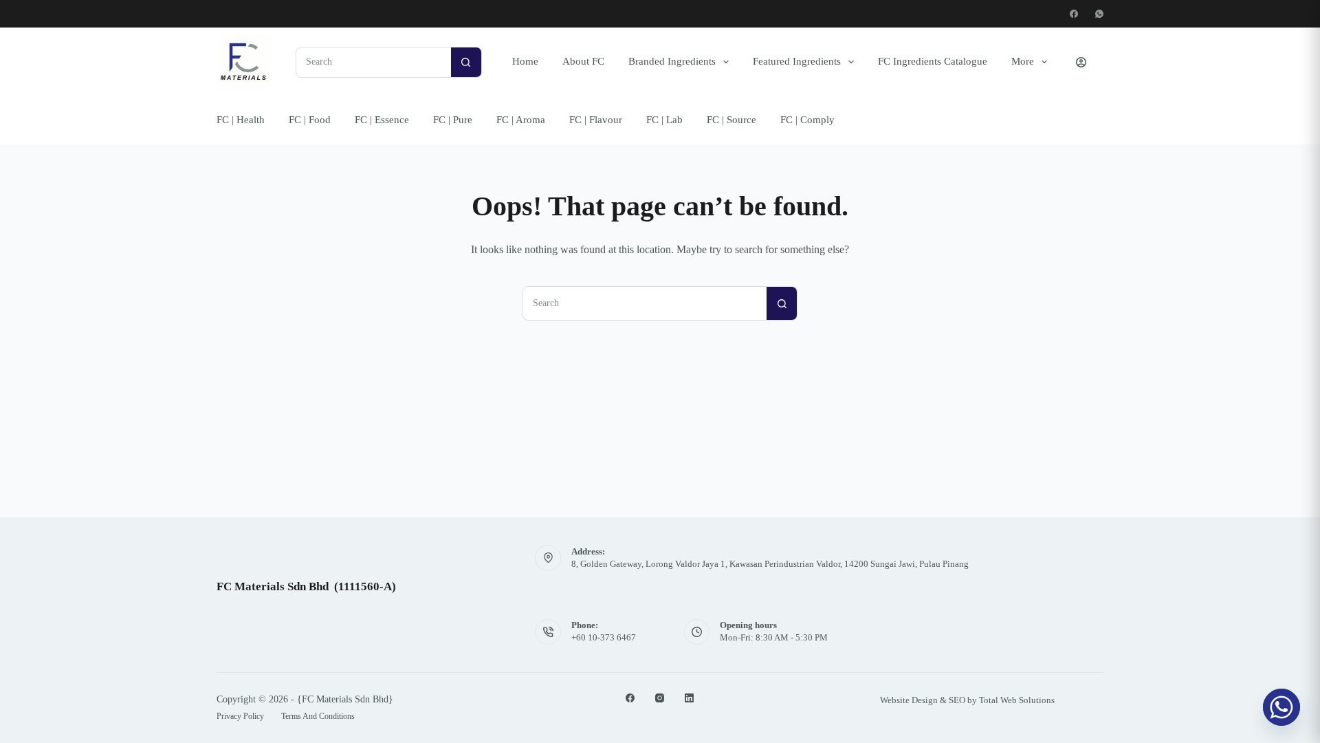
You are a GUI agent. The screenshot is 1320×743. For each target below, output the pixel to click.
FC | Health (241, 119)
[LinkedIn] (689, 697)
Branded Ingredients (672, 61)
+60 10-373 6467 (603, 637)
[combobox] (373, 62)
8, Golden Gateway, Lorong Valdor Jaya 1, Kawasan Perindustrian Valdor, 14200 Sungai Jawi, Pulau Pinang (770, 564)
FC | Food (310, 119)
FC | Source (731, 119)
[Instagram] (659, 697)
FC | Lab (664, 119)
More (1022, 61)
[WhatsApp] (1099, 14)
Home (525, 61)
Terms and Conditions (318, 716)
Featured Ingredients (797, 61)
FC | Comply (807, 119)
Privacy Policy (240, 716)
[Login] (1081, 62)
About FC (583, 61)
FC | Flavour (595, 119)
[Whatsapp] (1281, 707)
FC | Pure (452, 119)
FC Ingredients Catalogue (932, 61)
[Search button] (466, 62)
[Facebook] (1074, 14)
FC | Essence (382, 119)
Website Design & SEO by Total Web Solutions (967, 700)
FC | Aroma (520, 119)
